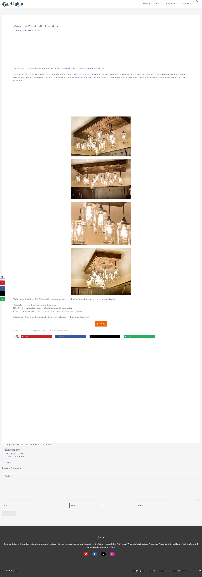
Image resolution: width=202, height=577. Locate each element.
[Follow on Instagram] (112, 554)
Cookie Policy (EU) (195, 571)
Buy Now (101, 324)
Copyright (151, 571)
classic (39, 317)
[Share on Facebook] (2, 288)
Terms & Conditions (180, 571)
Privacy (168, 571)
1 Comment (17, 30)
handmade (88, 68)
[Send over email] (2, 299)
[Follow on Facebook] (94, 554)
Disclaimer (160, 571)
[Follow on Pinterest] (85, 554)
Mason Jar (67, 68)
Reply (9, 462)
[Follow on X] (103, 554)
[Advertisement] (101, 50)
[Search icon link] (197, 2)
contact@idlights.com (138, 571)
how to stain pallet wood (83, 77)
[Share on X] (2, 293)
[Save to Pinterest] (2, 283)
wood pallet (100, 68)
